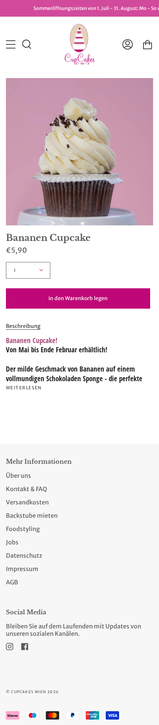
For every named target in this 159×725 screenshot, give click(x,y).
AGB (12, 582)
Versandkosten (27, 502)
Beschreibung (23, 326)
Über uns (18, 475)
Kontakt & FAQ (26, 489)
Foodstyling (23, 529)
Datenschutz (24, 555)
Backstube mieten (32, 515)
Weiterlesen (24, 388)
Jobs (12, 542)
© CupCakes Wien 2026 (32, 691)
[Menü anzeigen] (11, 44)
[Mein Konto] (127, 44)
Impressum (22, 569)
